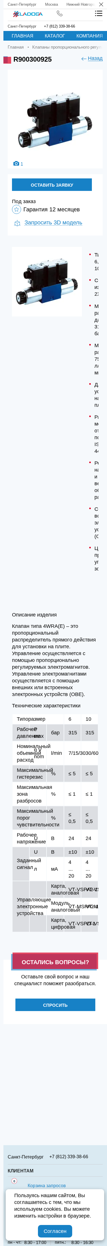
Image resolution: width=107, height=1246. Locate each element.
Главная (22, 36)
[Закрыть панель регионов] (101, 5)
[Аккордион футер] (101, 1156)
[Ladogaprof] (28, 12)
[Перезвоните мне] (59, 13)
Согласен (55, 1231)
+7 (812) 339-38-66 (59, 26)
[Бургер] (99, 13)
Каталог (55, 36)
